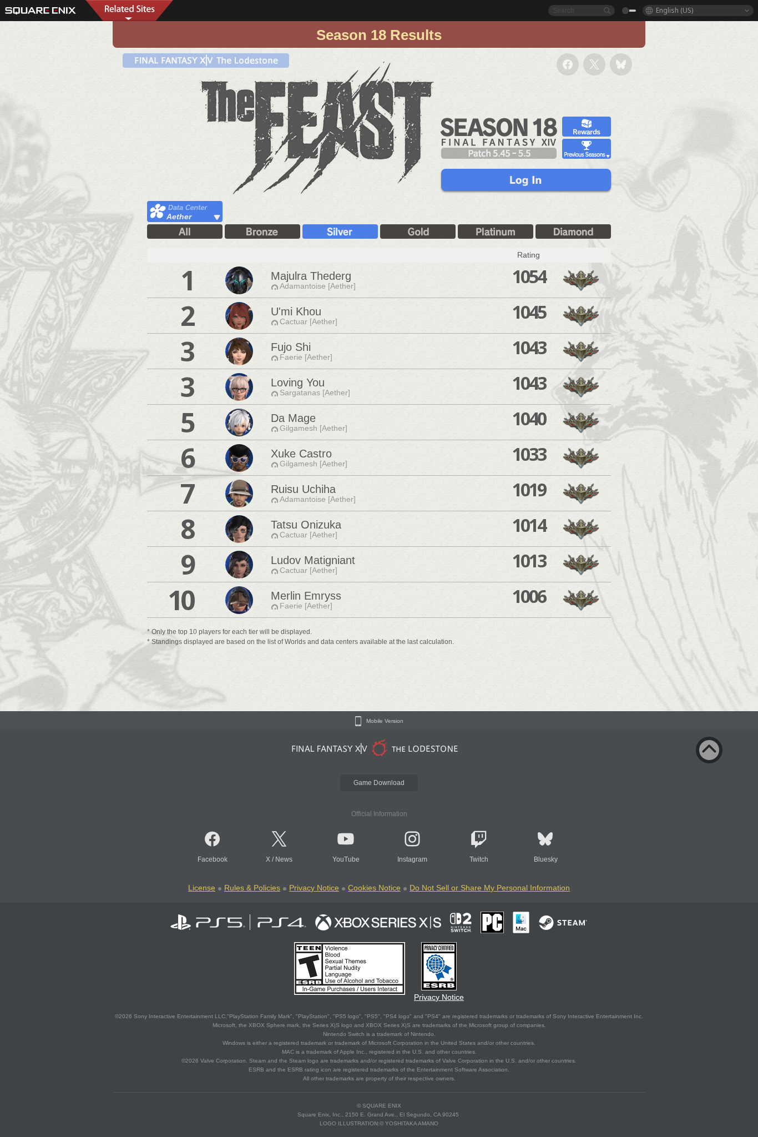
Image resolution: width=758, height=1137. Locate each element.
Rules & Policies (252, 887)
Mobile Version (384, 721)
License (201, 887)
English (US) (674, 10)
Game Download (379, 783)
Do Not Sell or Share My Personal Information (490, 887)
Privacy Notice (314, 887)
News (283, 859)
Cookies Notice (374, 887)
